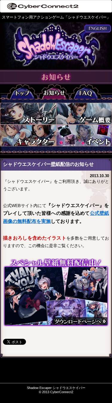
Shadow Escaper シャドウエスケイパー (56, 388)
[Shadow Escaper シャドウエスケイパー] (56, 44)
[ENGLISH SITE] (98, 28)
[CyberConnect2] (42, 6)
